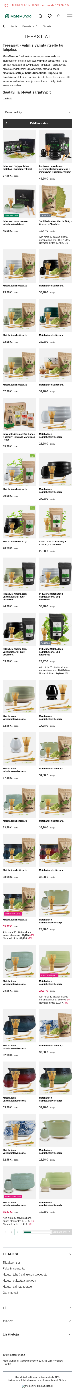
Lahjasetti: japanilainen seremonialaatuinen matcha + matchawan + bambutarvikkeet (55, 169)
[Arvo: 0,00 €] (58, 16)
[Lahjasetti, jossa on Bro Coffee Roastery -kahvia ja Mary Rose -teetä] (19, 414)
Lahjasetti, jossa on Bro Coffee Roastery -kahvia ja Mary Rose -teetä (19, 437)
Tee (37, 26)
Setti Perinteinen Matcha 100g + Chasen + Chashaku (55, 223)
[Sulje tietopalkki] (68, 5)
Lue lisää (7, 98)
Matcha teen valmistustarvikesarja (50, 435)
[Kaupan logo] (18, 16)
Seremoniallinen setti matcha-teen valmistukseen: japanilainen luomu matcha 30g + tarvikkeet (55, 1375)
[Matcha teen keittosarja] (19, 266)
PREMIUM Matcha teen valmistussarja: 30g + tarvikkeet (15, 597)
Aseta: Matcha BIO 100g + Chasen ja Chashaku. (52, 543)
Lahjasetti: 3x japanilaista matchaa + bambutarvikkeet (17, 168)
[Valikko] (69, 16)
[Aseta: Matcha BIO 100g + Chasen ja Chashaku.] (55, 521)
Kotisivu (14, 26)
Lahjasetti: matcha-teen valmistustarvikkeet (15, 223)
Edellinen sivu (39, 123)
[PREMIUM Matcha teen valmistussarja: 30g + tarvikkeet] (19, 574)
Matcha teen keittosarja (15, 285)
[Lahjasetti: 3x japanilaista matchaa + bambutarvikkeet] (19, 146)
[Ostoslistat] (49, 16)
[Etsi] (40, 16)
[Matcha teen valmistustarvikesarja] (55, 414)
